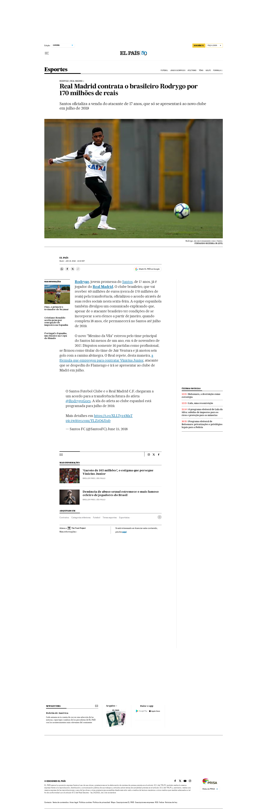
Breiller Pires (89, 478)
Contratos (64, 517)
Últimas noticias (191, 388)
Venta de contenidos (61, 802)
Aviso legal (74, 802)
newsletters (53, 706)
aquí (124, 531)
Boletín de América (57, 713)
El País (63, 257)
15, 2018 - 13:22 (75, 261)
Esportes (56, 70)
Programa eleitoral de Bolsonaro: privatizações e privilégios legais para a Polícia (202, 424)
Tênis (201, 70)
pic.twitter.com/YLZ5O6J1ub (88, 420)
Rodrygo (82, 281)
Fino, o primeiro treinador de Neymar (56, 308)
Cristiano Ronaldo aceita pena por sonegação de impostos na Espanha (56, 321)
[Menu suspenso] (46, 53)
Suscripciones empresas (144, 802)
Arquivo (110, 706)
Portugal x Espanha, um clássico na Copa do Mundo (55, 335)
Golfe (208, 70)
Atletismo (192, 70)
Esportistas (124, 517)
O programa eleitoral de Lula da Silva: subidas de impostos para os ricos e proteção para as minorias (202, 412)
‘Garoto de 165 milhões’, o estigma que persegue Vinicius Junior (118, 472)
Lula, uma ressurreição (200, 403)
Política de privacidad (101, 802)
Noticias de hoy (171, 802)
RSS (156, 802)
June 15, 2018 (118, 429)
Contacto (48, 802)
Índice (161, 802)
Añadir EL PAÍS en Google (149, 269)
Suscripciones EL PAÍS (125, 802)
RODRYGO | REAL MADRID (71, 81)
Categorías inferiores (81, 517)
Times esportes (110, 517)
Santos (127, 281)
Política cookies (85, 802)
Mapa (113, 802)
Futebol (164, 70)
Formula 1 (217, 70)
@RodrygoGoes (78, 401)
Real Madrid (103, 286)
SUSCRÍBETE (199, 45)
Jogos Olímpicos (177, 70)
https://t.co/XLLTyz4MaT (113, 416)
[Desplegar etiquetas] (159, 517)
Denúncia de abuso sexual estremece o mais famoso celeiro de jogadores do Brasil (121, 493)
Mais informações (67, 531)
